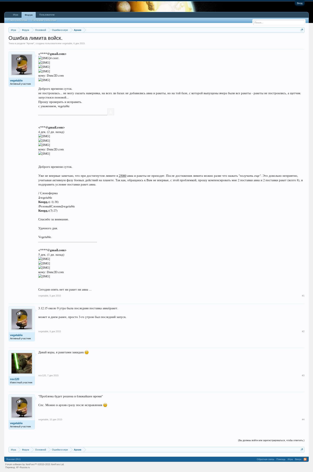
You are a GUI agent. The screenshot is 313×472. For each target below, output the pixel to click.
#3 (303, 375)
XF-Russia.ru (23, 467)
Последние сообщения (44, 20)
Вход (299, 3)
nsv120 (14, 379)
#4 (303, 419)
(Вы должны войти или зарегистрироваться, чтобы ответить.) (271, 440)
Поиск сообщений (17, 20)
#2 (303, 331)
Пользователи (47, 14)
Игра (15, 14)
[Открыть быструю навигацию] (301, 30)
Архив (30, 43)
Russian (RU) (13, 459)
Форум (29, 15)
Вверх (298, 459)
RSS (305, 459)
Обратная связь (265, 459)
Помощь (281, 459)
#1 (303, 295)
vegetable (67, 43)
